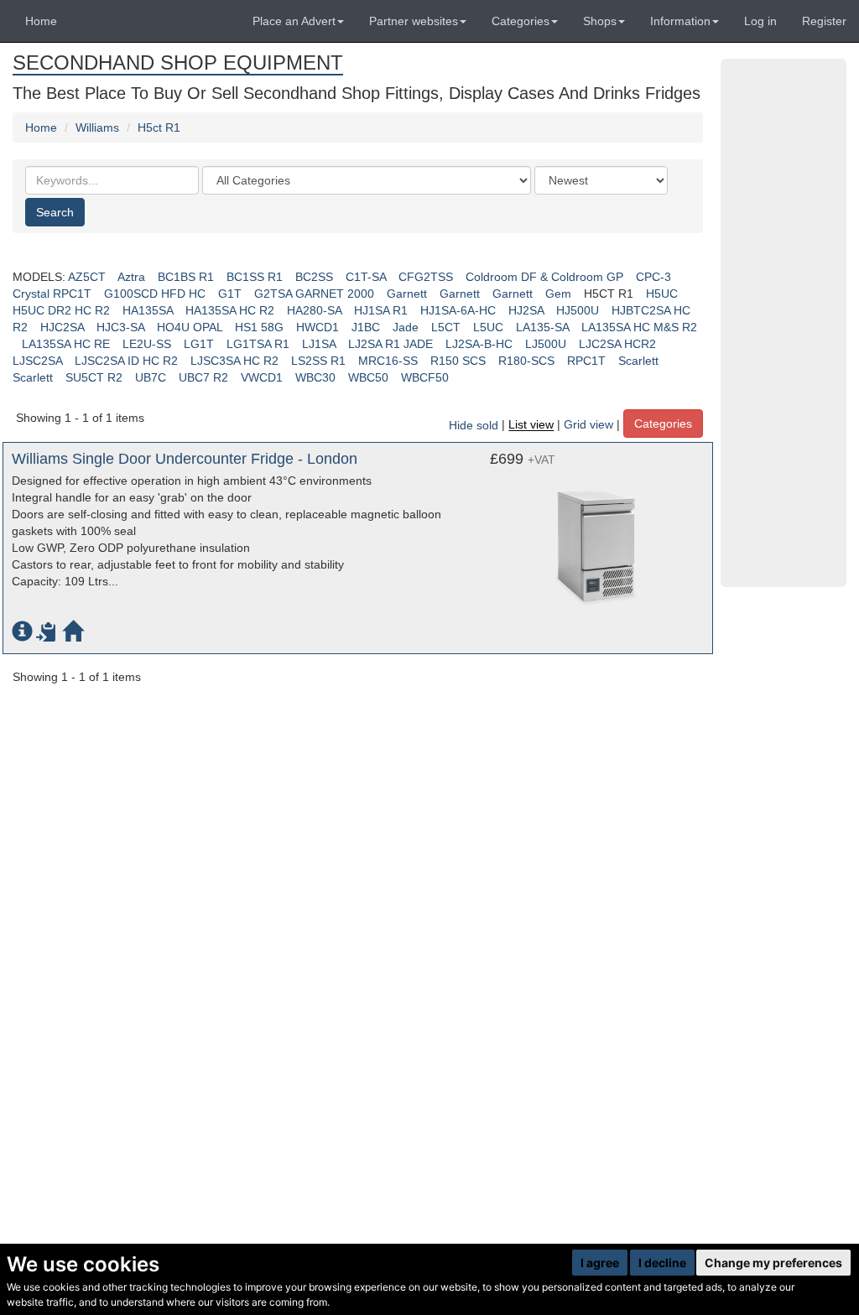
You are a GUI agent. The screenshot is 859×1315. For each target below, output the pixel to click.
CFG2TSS (425, 276)
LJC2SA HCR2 (617, 344)
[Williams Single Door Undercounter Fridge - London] (597, 535)
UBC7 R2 (203, 377)
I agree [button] (599, 1262)
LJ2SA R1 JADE (390, 344)
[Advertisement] (783, 322)
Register (824, 21)
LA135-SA (542, 327)
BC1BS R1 (186, 276)
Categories (663, 423)
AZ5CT (87, 276)
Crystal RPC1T (52, 293)
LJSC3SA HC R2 (234, 360)
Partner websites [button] (413, 21)
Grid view (588, 425)
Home (41, 21)
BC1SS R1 (254, 276)
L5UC (488, 327)
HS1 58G (259, 327)
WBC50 (368, 377)
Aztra (131, 276)
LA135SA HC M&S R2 (639, 327)
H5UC (662, 293)
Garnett (407, 293)
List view (531, 425)
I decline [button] (662, 1262)
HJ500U (577, 310)
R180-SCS (526, 360)
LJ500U (545, 344)
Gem (558, 293)
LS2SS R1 (318, 360)
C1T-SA (366, 276)
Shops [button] (600, 21)
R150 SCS (458, 360)
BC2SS (314, 276)
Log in (760, 21)
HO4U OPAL (189, 327)
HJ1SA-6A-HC (458, 310)
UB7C (150, 377)
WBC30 (315, 377)
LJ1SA (319, 344)
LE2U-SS (146, 344)
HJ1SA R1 (381, 310)
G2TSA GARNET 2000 (314, 293)
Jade (406, 327)
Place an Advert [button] (294, 21)
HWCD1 (317, 327)
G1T (230, 293)
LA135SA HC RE (66, 344)
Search (55, 212)
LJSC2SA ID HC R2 (126, 360)
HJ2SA (526, 310)
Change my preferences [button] (773, 1262)
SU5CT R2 (93, 377)
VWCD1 (262, 377)
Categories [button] (520, 21)
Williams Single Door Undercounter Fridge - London (184, 458)
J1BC (365, 327)
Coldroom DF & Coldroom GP (544, 276)
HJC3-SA (120, 327)
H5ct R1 (159, 127)
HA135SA (147, 310)
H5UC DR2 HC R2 (61, 310)
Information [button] (680, 21)
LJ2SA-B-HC (479, 344)
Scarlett (638, 360)
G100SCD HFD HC (155, 293)
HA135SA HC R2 (229, 310)
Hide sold (473, 425)
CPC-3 (653, 276)
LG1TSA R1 (257, 344)
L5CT (446, 327)
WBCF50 (425, 377)
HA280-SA (314, 310)
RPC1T (586, 360)
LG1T (199, 344)
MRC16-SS (388, 360)
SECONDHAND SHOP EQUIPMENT (178, 62)
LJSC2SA (37, 360)
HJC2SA (62, 327)
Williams (97, 127)
